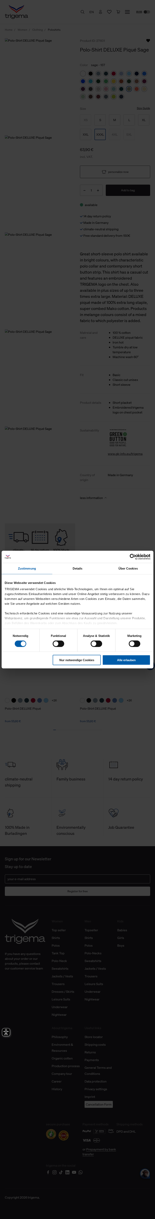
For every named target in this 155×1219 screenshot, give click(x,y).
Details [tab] (78, 568)
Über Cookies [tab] (128, 568)
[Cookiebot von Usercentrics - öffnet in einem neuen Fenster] (132, 557)
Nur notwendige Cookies (76, 660)
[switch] (58, 644)
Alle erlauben (126, 660)
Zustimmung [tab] (27, 568)
